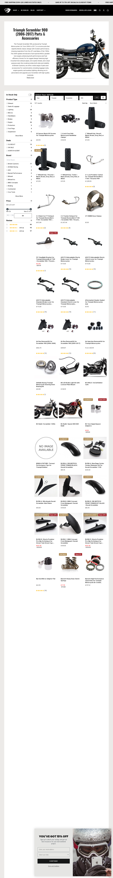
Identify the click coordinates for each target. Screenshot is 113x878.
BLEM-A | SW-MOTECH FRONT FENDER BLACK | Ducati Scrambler (69, 465)
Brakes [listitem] (10, 119)
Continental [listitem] (12, 189)
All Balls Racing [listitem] (13, 167)
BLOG (33, 10)
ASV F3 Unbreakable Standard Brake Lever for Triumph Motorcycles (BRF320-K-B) (45, 302)
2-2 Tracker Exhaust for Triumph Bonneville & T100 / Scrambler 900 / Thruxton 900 (70, 218)
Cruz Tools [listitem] (11, 192)
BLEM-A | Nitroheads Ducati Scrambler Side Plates (46, 502)
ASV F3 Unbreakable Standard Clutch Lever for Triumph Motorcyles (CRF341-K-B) (70, 302)
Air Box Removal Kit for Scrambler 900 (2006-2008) (46, 342)
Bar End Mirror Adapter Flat (45, 579)
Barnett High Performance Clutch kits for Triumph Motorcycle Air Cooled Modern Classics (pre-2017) (95, 581)
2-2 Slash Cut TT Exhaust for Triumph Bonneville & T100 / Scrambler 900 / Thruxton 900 (45, 218)
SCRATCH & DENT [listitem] (14, 151)
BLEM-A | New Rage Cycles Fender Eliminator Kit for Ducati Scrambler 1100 (94, 465)
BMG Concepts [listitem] (13, 182)
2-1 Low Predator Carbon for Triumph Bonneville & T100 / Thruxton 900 (94, 176)
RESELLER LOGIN (85, 10)
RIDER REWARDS (71, 10)
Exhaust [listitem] (10, 103)
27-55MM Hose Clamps (93, 216)
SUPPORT (40, 10)
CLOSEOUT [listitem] (11, 144)
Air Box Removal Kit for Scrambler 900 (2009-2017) (70, 342)
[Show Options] (68, 855)
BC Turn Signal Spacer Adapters (93, 425)
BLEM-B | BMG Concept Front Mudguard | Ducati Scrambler (69, 503)
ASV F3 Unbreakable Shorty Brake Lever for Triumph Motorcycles (70, 259)
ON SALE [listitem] (11, 147)
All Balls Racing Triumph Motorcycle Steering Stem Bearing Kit (45, 384)
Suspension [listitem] (12, 132)
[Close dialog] (109, 830)
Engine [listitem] (10, 122)
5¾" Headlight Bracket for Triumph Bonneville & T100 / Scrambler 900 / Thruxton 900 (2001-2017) (45, 259)
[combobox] (53, 855)
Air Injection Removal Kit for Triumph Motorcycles (95, 342)
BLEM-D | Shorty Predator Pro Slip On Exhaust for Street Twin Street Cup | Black (94, 541)
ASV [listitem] (9, 170)
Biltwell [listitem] (10, 176)
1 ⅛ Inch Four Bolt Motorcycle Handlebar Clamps (68, 135)
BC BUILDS (25, 10)
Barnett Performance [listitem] (15, 173)
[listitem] (18, 224)
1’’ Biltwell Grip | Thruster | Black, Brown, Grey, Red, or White (45, 176)
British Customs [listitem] (13, 164)
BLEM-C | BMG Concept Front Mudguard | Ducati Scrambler (69, 541)
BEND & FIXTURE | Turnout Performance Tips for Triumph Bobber (45, 465)
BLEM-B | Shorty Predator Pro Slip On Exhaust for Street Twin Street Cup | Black (45, 541)
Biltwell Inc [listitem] (11, 179)
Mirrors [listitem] (10, 113)
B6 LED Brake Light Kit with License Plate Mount (70, 383)
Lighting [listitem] (10, 109)
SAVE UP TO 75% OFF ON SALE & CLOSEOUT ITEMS (55, 2)
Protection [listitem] (11, 125)
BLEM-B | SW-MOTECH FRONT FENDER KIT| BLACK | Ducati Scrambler (94, 503)
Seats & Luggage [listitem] (13, 106)
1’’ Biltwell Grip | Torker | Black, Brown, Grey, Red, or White (70, 176)
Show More (19, 136)
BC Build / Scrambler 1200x (45, 424)
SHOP (15, 10)
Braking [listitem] (10, 186)
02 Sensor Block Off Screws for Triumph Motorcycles (46, 134)
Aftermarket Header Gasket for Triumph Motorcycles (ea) (95, 302)
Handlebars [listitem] (11, 116)
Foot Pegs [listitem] (11, 128)
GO (23, 216)
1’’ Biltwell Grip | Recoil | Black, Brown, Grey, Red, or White (94, 135)
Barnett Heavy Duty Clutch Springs (70, 579)
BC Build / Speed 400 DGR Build (70, 425)
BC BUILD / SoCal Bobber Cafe (94, 383)
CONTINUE (54, 861)
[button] (95, 10)
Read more (30, 77)
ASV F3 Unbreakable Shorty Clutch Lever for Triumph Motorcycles (94, 259)
